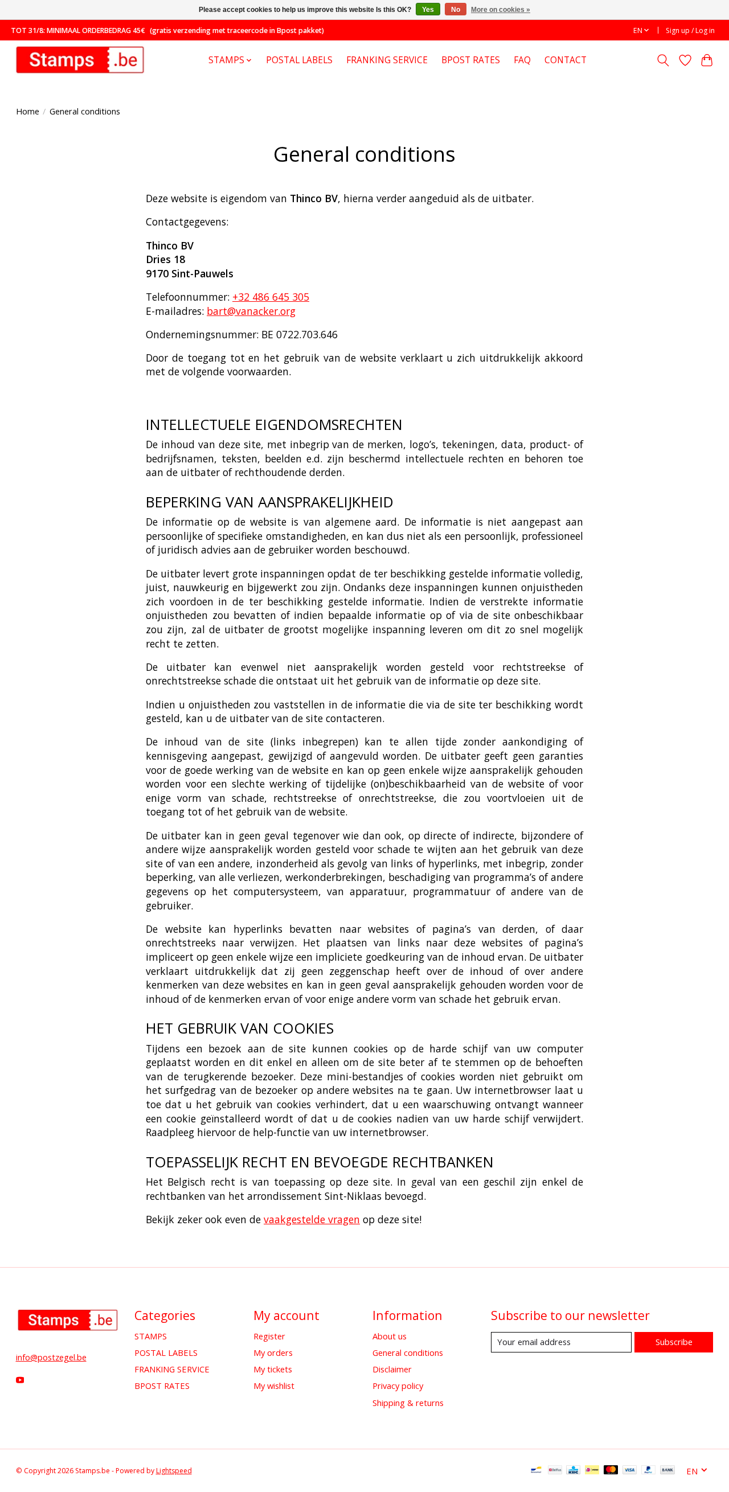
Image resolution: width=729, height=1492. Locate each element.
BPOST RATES (470, 60)
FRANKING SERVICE (387, 60)
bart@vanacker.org (251, 311)
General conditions (407, 1352)
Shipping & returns (408, 1402)
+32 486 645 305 (270, 297)
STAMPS (150, 1336)
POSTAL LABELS (299, 60)
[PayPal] (648, 1471)
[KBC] (573, 1471)
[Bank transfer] (667, 1471)
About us (389, 1336)
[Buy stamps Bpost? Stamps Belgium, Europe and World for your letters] (80, 60)
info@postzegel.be (51, 1357)
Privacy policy (397, 1385)
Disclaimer (392, 1369)
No (455, 10)
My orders (273, 1352)
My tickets (272, 1369)
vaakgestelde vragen (312, 1219)
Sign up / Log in (690, 30)
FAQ (522, 60)
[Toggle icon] (662, 60)
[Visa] (629, 1471)
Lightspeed (174, 1470)
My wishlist (273, 1385)
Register (269, 1336)
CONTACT (565, 60)
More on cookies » (500, 10)
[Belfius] (555, 1471)
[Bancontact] (536, 1471)
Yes (428, 10)
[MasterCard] (611, 1471)
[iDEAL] (592, 1471)
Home (27, 111)
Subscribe (674, 1341)
